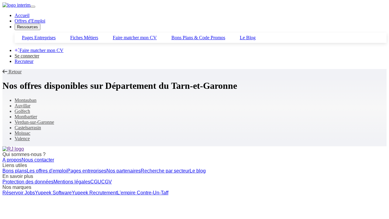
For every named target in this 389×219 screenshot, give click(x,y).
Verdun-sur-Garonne (34, 122)
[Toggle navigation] (32, 7)
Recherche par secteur (165, 170)
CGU (95, 181)
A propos (12, 159)
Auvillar (22, 105)
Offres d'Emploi (30, 20)
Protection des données (27, 181)
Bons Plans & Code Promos (198, 37)
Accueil (22, 15)
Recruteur (24, 61)
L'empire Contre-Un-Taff (142, 192)
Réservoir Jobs (18, 192)
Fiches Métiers (84, 37)
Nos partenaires (123, 170)
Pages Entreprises (39, 37)
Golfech (22, 111)
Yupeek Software (53, 192)
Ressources (27, 27)
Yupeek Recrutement (94, 192)
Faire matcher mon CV (135, 37)
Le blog (198, 170)
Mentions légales (71, 181)
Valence (22, 138)
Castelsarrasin (28, 127)
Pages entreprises (86, 170)
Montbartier (26, 116)
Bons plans (14, 170)
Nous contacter (38, 159)
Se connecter (27, 55)
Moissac (22, 133)
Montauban (25, 100)
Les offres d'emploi (47, 170)
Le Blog (248, 37)
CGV (106, 181)
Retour (14, 71)
